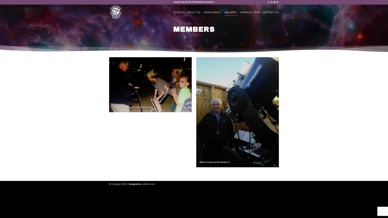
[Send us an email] (277, 2)
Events (179, 12)
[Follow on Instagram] (272, 2)
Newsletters (250, 12)
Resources (212, 12)
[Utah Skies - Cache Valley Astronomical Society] (128, 12)
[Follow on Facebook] (269, 2)
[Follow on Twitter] (274, 2)
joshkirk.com (148, 184)
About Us (193, 12)
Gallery (230, 12)
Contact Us (270, 12)
